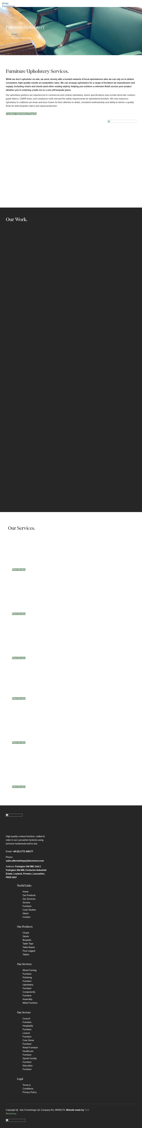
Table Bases (29, 947)
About (25, 913)
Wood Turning (29, 970)
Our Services (29, 899)
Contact (26, 917)
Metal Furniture (30, 1003)
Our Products (29, 895)
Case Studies (29, 910)
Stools (26, 936)
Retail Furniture (30, 1047)
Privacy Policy (30, 1092)
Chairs (26, 933)
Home (14, 34)
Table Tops (28, 943)
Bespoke (27, 940)
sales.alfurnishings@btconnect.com (25, 861)
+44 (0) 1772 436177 (23, 851)
